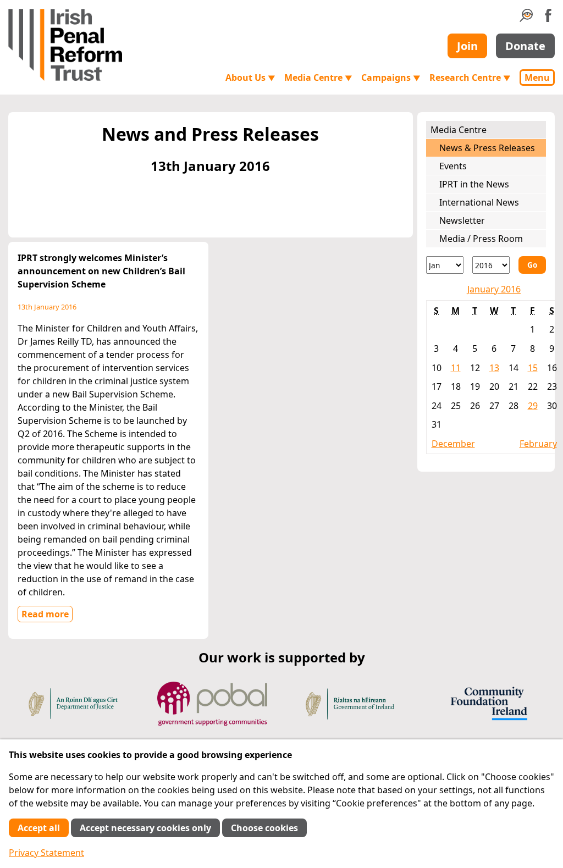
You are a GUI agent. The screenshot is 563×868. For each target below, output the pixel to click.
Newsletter (462, 220)
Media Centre (318, 77)
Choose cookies (264, 828)
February (538, 444)
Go (532, 264)
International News (479, 202)
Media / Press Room (481, 239)
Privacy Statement (46, 853)
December (453, 444)
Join (467, 45)
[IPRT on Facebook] (548, 19)
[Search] (526, 19)
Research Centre (470, 77)
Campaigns (391, 77)
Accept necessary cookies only (145, 828)
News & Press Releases (487, 148)
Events (453, 166)
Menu (537, 77)
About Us (250, 77)
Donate (525, 45)
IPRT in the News (474, 184)
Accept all (39, 828)
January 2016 (494, 289)
